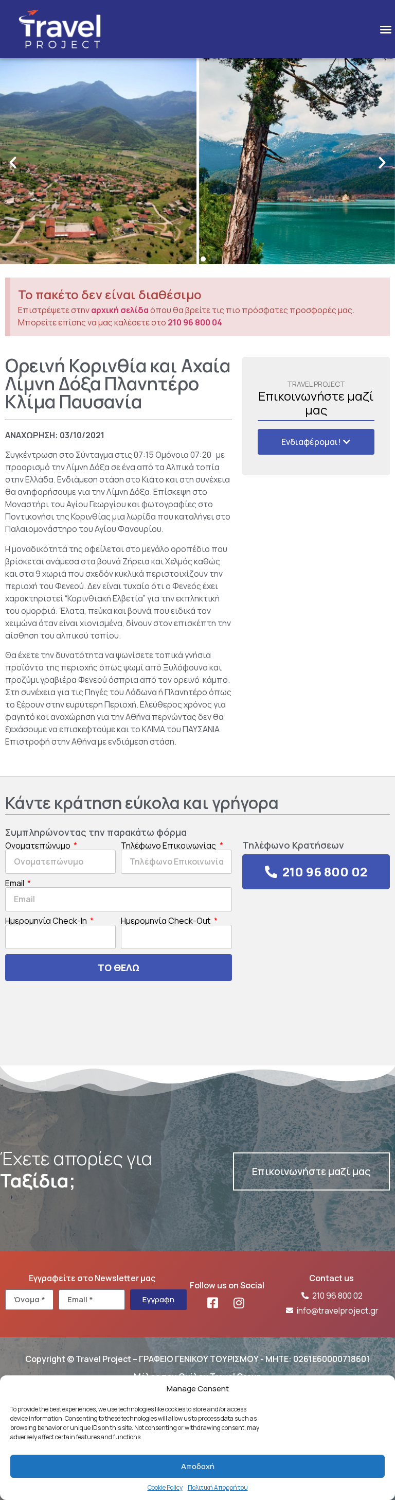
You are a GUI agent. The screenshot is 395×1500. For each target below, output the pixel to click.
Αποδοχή (197, 1466)
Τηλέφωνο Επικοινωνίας (169, 845)
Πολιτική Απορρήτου (218, 1487)
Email (15, 883)
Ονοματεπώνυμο (38, 845)
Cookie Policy (165, 1487)
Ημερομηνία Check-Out (166, 921)
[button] (385, 29)
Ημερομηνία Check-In (46, 921)
